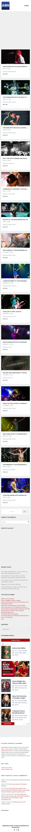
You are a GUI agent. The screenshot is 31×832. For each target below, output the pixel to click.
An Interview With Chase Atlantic (9, 614)
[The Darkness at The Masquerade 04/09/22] (15, 454)
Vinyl (2, 619)
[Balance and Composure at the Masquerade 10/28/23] (15, 363)
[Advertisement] (15, 27)
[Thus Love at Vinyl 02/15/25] (15, 301)
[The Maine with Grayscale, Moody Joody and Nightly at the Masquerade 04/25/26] (15, 117)
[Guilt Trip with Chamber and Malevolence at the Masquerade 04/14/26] (15, 148)
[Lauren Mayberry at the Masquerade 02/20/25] (15, 271)
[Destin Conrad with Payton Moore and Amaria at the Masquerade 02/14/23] (15, 332)
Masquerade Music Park (7, 612)
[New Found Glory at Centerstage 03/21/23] (15, 424)
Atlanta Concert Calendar (7, 598)
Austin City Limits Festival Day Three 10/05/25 (13, 605)
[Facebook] (16, 829)
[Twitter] (14, 829)
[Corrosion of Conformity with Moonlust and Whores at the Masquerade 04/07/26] (15, 179)
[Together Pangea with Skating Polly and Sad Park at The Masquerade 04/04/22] (15, 485)
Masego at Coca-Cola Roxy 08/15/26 (11, 584)
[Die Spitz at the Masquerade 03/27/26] (15, 209)
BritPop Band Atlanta (6, 750)
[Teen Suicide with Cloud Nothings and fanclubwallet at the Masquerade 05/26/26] (15, 56)
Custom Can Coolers (6, 767)
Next (24, 511)
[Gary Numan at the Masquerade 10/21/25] (15, 240)
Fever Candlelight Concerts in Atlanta (10, 600)
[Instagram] (18, 829)
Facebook (5, 810)
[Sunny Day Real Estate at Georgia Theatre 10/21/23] (15, 393)
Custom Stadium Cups (7, 769)
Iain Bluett (23, 825)
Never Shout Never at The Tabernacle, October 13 (14, 607)
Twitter (20, 749)
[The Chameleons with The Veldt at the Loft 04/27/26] (15, 87)
